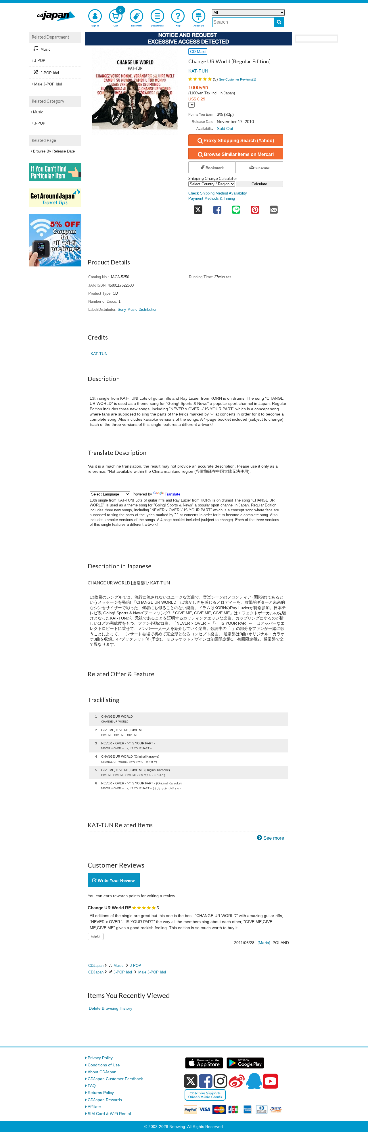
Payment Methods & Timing (211, 199)
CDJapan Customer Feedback (115, 1078)
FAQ (92, 1085)
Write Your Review (116, 880)
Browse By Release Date (54, 151)
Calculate (259, 184)
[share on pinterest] (255, 207)
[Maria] (264, 942)
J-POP (135, 965)
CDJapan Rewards (105, 1099)
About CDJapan (102, 1072)
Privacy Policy (100, 1057)
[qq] (254, 1081)
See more (273, 838)
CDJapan (95, 965)
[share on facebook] (217, 207)
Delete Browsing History (110, 1008)
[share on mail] (273, 207)
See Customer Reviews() (237, 79)
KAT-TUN (198, 70)
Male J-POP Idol (152, 972)
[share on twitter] (198, 207)
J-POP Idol (123, 972)
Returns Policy (101, 1092)
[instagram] (220, 1081)
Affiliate (94, 1106)
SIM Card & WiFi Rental (109, 1113)
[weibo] (237, 1081)
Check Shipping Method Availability (217, 193)
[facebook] (205, 1081)
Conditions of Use (104, 1065)
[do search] (279, 22)
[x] (191, 1081)
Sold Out (225, 128)
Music (119, 965)
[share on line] (236, 207)
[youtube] (270, 1081)
